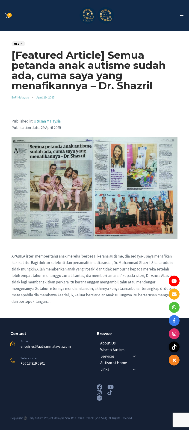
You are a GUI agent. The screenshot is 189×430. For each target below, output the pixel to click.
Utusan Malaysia (47, 121)
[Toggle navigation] (154, 15)
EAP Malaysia (20, 97)
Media (18, 43)
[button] (174, 360)
